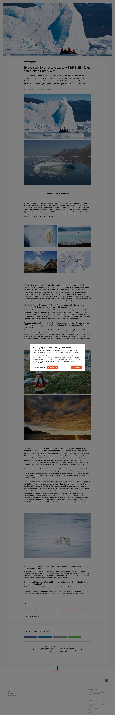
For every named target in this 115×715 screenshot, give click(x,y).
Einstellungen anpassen (39, 367)
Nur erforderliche (52, 367)
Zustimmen (77, 367)
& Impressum (48, 363)
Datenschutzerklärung (38, 363)
